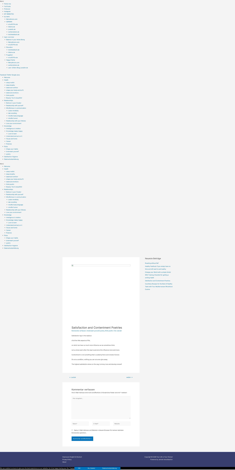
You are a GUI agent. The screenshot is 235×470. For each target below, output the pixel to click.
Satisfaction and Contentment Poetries (157, 281)
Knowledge (7, 126)
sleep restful (10, 82)
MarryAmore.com (11, 19)
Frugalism (9, 55)
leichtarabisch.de (13, 34)
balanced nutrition (12, 87)
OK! (79, 468)
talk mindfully (12, 113)
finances (9, 144)
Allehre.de (11, 27)
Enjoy (6, 146)
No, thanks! (91, 468)
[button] (117, 1)
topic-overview (9, 37)
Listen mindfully (13, 111)
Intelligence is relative (13, 128)
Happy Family (10, 60)
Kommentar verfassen (79, 331)
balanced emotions (12, 93)
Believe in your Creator (13, 103)
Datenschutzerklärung (11, 159)
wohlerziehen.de (13, 32)
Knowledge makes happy (14, 131)
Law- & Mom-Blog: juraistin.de (18, 68)
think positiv (10, 95)
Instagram (7, 11)
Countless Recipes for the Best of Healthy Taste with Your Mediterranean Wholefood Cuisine (158, 286)
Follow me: (7, 4)
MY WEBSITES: (9, 14)
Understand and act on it (14, 136)
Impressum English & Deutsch (72, 457)
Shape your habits (12, 149)
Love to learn (12, 134)
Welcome (7, 77)
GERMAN (9, 22)
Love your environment (13, 123)
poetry (8, 154)
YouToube (7, 6)
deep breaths (10, 85)
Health (6, 80)
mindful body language (15, 116)
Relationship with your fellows (16, 121)
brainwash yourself (12, 151)
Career (8, 141)
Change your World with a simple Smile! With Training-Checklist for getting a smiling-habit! (158, 275)
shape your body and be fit (15, 90)
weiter (129, 377)
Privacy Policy (67, 459)
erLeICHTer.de (13, 24)
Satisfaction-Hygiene (11, 156)
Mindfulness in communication (16, 108)
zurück (72, 377)
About (64, 462)
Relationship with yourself (14, 105)
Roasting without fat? (152, 263)
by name (7, 16)
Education (9, 47)
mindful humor (13, 118)
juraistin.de (12, 29)
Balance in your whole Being (15, 39)
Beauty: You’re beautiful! (14, 98)
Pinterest (7, 9)
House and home (11, 139)
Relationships (8, 100)
